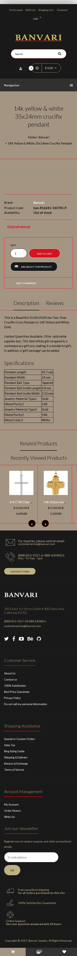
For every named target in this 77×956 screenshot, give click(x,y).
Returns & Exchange (16, 763)
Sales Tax (9, 745)
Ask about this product (36, 266)
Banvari (44, 137)
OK (12, 870)
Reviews (55, 303)
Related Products (38, 443)
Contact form (19, 571)
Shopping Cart (45, 9)
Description (26, 303)
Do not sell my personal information (25, 704)
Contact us (10, 679)
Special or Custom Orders (19, 739)
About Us (9, 673)
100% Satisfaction (15, 685)
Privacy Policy (12, 698)
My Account (16, 9)
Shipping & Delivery (16, 757)
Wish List (30, 9)
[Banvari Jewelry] (38, 40)
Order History (12, 810)
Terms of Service (14, 769)
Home (32, 137)
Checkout (62, 9)
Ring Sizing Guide (14, 751)
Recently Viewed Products (38, 458)
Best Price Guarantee (16, 691)
